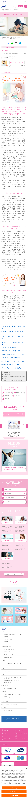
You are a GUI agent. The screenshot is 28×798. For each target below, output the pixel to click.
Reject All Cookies (14, 791)
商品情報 (20, 6)
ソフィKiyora (4, 696)
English (12, 6)
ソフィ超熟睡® (4, 641)
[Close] (26, 768)
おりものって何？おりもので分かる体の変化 (7, 531)
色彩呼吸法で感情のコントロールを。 (12, 364)
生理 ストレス (19, 392)
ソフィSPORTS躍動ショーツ (7, 678)
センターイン (4, 643)
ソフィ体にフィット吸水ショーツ (8, 688)
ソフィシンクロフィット (6, 657)
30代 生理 (7, 395)
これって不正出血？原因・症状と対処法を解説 (20, 527)
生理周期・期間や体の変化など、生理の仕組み (7, 527)
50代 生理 (7, 398)
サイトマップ (7, 738)
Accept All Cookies (14, 795)
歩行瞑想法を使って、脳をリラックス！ (12, 361)
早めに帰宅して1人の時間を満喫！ (11, 357)
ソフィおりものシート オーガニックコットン (11, 694)
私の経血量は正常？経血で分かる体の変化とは (7, 545)
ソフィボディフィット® (6, 639)
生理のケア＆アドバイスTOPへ (14, 574)
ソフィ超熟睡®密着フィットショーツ (9, 680)
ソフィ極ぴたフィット (6, 682)
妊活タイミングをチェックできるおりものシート (12, 704)
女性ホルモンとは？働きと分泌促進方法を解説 (7, 567)
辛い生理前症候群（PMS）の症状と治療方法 (7, 549)
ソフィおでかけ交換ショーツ (7, 649)
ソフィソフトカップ (5, 671)
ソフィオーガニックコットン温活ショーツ (10, 677)
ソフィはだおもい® (5, 636)
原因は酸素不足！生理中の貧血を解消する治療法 (7, 563)
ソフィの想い (7, 735)
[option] (14, 425)
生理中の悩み (8, 493)
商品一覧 (6, 730)
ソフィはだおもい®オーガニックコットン (10, 634)
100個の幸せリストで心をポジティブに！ (13, 351)
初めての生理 (7, 392)
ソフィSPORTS (4, 638)
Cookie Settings (14, 787)
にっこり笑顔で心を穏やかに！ (10, 347)
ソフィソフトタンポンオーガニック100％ (10, 663)
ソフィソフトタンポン (6, 665)
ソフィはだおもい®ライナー (7, 697)
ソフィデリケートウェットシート (8, 710)
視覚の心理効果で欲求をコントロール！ (12, 354)
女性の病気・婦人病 (9, 497)
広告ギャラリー (7, 733)
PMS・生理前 (8, 489)
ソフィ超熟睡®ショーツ (6, 651)
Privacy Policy (20, 779)
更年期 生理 (17, 395)
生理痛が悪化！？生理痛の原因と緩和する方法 (20, 531)
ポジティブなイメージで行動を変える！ (12, 368)
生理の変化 (7, 501)
